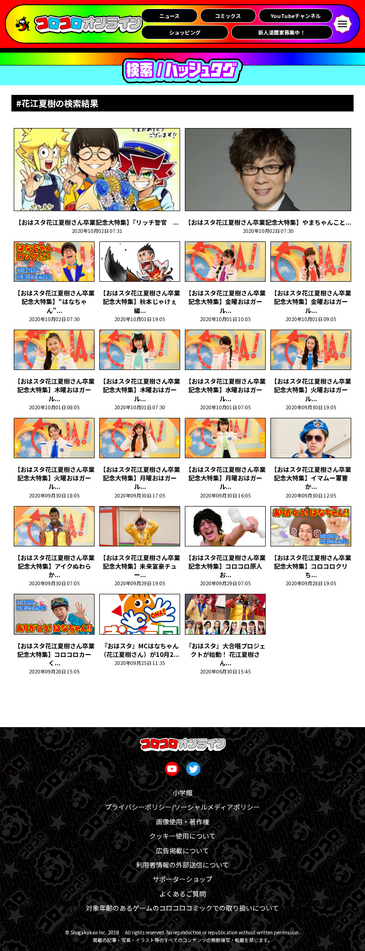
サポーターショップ (182, 879)
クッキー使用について (182, 835)
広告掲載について (182, 850)
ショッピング (185, 32)
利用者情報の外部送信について (182, 864)
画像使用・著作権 (182, 821)
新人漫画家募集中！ (281, 32)
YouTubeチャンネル (296, 15)
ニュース (169, 15)
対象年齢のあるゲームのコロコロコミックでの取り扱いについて (182, 908)
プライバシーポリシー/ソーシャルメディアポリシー (182, 807)
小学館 (182, 792)
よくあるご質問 (182, 893)
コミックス (228, 15)
